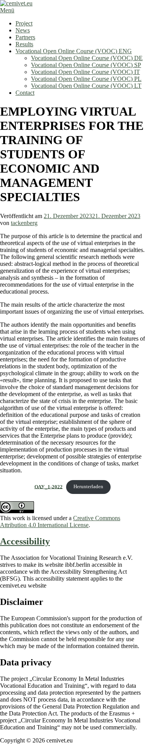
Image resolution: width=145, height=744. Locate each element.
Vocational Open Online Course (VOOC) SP (86, 65)
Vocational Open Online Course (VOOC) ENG (73, 51)
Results (24, 44)
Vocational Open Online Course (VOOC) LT (86, 85)
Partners (25, 37)
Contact (24, 92)
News (22, 30)
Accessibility (25, 541)
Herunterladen (88, 486)
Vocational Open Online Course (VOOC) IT (85, 72)
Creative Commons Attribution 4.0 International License (60, 521)
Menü (7, 10)
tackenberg (24, 223)
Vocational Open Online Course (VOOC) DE (87, 58)
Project (23, 23)
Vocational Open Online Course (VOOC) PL (86, 79)
